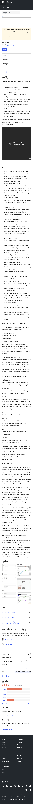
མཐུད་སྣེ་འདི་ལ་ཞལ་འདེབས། (8, 729)
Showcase (20, 739)
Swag (19, 761)
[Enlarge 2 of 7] (13, 575)
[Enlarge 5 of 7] (29, 566)
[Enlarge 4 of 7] (13, 592)
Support (4, 756)
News (3, 742)
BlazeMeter (8, 644)
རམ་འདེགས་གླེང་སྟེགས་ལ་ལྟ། (8, 715)
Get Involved (21, 753)
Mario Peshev (10, 45)
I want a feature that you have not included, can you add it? (11, 622)
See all (29, 703)
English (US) (28, 668)
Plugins (19, 745)
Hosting (4, 745)
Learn (3, 753)
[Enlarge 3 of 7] (13, 583)
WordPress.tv (6, 761)
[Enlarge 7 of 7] (29, 594)
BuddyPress (6, 775)
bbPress (5, 772)
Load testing (18, 671)
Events (19, 756)
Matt (4, 769)
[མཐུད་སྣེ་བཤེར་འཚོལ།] (18, 12)
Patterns (19, 748)
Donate (20, 758)
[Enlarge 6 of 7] (29, 580)
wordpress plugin (26, 671)
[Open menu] (30, 2)
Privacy (4, 748)
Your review (5, 703)
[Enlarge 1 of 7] (13, 566)
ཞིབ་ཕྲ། (4, 55)
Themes (19, 742)
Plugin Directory (6, 7)
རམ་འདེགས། (6, 72)
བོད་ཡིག (7, 782)
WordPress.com (7, 766)
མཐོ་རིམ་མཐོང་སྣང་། (6, 676)
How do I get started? (8, 612)
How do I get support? (8, 617)
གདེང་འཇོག (5, 60)
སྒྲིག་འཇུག (5, 64)
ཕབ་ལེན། (4, 49)
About (3, 739)
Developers (5, 758)
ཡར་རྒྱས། (5, 68)
